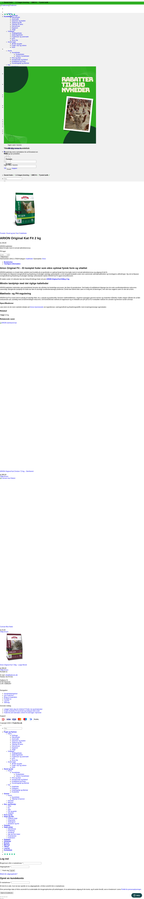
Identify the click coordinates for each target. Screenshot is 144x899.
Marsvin (10, 802)
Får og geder (12, 811)
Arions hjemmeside (36, 307)
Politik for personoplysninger (131, 889)
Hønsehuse (16, 26)
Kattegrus (15, 788)
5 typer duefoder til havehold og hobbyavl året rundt (21, 711)
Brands (6, 843)
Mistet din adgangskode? (8, 874)
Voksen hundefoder (22, 56)
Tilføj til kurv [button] (4, 476)
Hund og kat (8, 49)
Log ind (12, 870)
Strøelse (11, 813)
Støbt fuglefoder (17, 35)
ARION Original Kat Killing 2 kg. (58, 279)
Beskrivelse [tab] (8, 262)
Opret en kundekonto (7, 893)
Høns (10, 734)
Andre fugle (12, 42)
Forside (2, 233)
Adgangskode (5, 867)
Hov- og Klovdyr (10, 804)
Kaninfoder (15, 797)
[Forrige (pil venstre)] (1, 898)
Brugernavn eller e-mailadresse (11, 863)
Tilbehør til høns (17, 24)
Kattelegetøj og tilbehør (20, 790)
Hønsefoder (16, 17)
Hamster (11, 801)
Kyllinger (15, 735)
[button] (8, 16)
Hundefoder (16, 52)
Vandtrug (11, 832)
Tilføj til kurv (4, 257)
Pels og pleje (16, 58)
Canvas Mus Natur (6, 626)
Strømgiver (11, 822)
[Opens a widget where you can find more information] (136, 895)
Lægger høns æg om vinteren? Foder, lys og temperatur (23, 709)
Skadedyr (7, 841)
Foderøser (11, 838)
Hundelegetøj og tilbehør (20, 63)
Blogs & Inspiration (10, 697)
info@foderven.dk (11, 675)
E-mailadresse (5, 882)
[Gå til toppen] (1, 725)
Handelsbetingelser (11, 693)
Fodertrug (11, 831)
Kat (9, 65)
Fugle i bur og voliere (19, 45)
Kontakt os (7, 699)
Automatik (15, 19)
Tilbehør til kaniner (18, 799)
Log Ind (6, 701)
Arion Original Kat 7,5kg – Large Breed (13, 665)
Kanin (10, 795)
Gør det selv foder (14, 834)
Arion (44, 259)
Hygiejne (15, 28)
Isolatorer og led (13, 823)
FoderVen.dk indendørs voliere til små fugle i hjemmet (22, 712)
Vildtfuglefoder (17, 33)
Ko (9, 808)
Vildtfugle (11, 31)
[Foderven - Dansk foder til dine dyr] (8, 5)
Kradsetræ (15, 792)
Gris (9, 809)
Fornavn (9, 159)
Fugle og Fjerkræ (10, 12)
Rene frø (15, 40)
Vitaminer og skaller (19, 21)
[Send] (4, 730)
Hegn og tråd (9, 816)
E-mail (8, 164)
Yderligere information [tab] (12, 264)
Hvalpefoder (20, 54)
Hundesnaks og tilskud (20, 59)
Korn (13, 38)
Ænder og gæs (17, 44)
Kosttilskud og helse (19, 61)
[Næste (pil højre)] (3, 898)
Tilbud (6, 846)
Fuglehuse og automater (20, 37)
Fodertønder (12, 836)
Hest (9, 806)
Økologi (7, 845)
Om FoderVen (9, 695)
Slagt (13, 29)
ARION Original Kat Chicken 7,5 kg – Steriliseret (17, 471)
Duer (13, 47)
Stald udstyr (8, 827)
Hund (10, 51)
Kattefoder (23, 233)
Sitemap (7, 702)
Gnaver (6, 793)
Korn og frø (8, 815)
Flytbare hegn (12, 818)
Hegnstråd (11, 820)
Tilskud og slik (17, 22)
